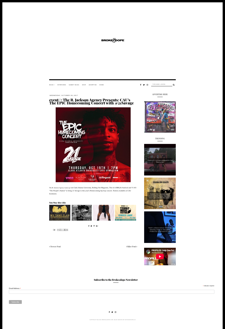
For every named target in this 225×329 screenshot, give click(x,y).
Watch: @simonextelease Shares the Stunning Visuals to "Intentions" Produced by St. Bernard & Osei (160, 229)
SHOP (84, 85)
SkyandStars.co (130, 319)
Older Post (131, 246)
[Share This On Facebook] (89, 226)
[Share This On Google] (97, 226)
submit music (74, 85)
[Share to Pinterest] (67, 230)
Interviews (61, 85)
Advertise (93, 85)
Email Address (15, 288)
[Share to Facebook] (65, 230)
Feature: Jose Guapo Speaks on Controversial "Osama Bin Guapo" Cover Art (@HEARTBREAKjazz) (160, 196)
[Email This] (58, 230)
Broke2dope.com (107, 319)
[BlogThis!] (60, 230)
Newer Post (55, 246)
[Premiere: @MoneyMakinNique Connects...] (103, 220)
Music (51, 85)
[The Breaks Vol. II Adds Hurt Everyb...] (59, 220)
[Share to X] (62, 230)
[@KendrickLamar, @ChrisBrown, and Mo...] (125, 220)
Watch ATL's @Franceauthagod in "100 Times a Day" (159, 161)
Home (101, 85)
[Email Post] (54, 230)
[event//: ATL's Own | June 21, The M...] (81, 220)
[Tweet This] (91, 226)
